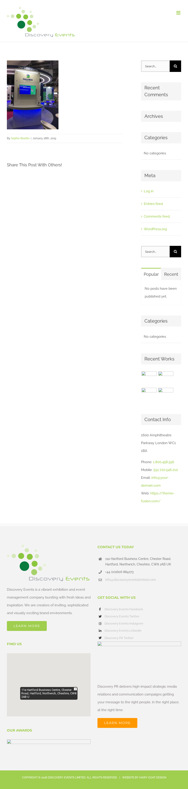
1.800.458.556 (163, 462)
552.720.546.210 (165, 470)
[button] (48, 682)
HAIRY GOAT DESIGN (152, 777)
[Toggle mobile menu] (178, 12)
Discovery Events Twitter (122, 616)
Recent (171, 274)
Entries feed (153, 204)
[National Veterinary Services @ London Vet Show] (166, 395)
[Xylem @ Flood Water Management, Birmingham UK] (149, 379)
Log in (149, 191)
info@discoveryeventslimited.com (130, 580)
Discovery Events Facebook (124, 609)
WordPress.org (155, 229)
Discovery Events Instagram (124, 623)
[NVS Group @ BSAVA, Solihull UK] (166, 379)
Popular (151, 274)
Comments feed (157, 216)
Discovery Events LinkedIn (123, 630)
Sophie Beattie (20, 138)
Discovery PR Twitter (119, 638)
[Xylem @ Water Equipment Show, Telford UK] (149, 395)
